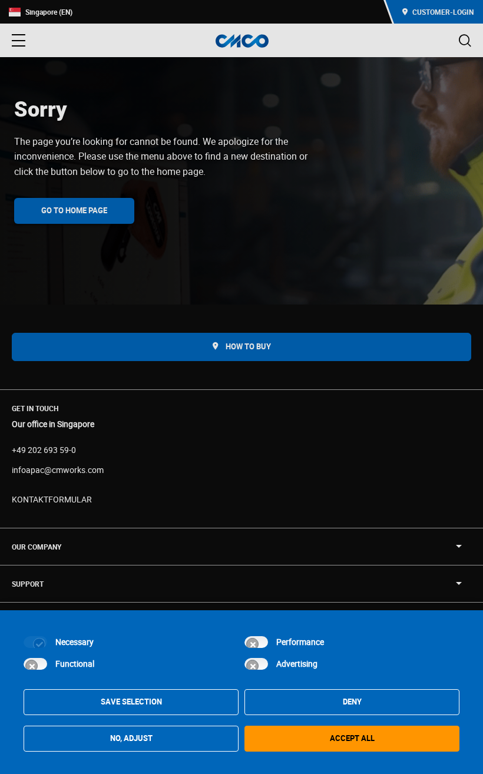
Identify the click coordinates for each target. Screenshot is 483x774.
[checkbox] (35, 642)
